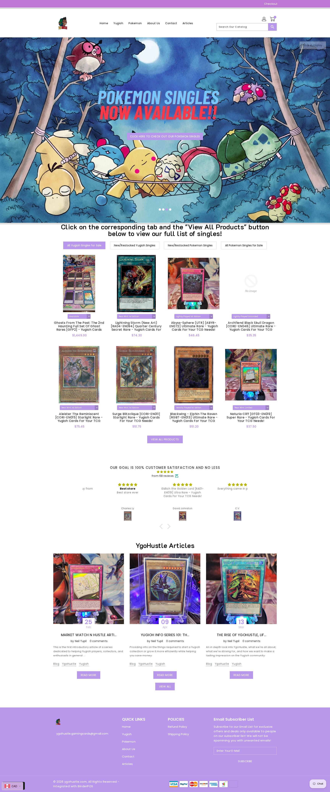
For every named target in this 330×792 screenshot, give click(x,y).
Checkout (270, 4)
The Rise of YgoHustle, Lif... (241, 634)
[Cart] (273, 19)
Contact (128, 756)
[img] (164, 472)
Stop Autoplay (312, 45)
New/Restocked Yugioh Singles (134, 245)
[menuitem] (103, 23)
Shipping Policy (178, 734)
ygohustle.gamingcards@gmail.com (80, 734)
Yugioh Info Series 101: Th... (165, 634)
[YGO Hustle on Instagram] (55, 4)
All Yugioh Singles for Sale (84, 245)
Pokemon (129, 742)
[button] (162, 526)
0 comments (99, 641)
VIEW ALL (165, 686)
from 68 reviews (163, 476)
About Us (128, 749)
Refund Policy (177, 727)
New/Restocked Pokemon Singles (190, 245)
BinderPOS (85, 786)
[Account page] (264, 19)
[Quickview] (57, 336)
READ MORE (88, 675)
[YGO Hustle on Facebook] (48, 4)
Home (126, 727)
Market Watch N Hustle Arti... (88, 634)
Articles (127, 764)
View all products (165, 439)
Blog (56, 664)
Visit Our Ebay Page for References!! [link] (166, 105)
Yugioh (84, 664)
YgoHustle (69, 664)
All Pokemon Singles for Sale (244, 245)
